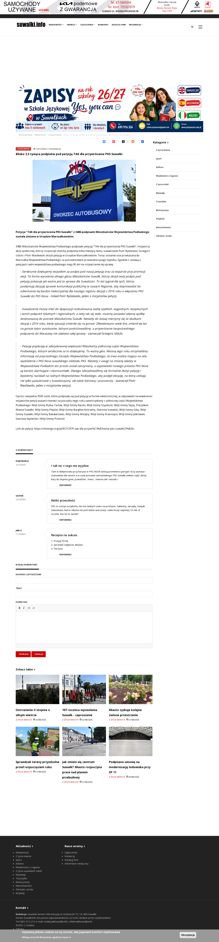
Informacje (135, 24)
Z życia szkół (162, 184)
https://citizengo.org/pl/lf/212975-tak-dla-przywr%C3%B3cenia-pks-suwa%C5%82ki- (84, 428)
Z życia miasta (54, 135)
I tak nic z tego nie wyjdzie (70, 466)
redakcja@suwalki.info (56, 921)
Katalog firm (119, 24)
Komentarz (21, 602)
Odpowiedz (65, 485)
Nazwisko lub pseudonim (28, 574)
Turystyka (161, 201)
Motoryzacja (162, 210)
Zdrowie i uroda (164, 236)
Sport (159, 159)
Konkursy (103, 24)
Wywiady (160, 193)
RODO (20, 925)
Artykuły (160, 219)
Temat (19, 588)
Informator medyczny (76, 863)
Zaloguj (20, 928)
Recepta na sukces (64, 535)
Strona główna (26, 135)
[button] (19, 608)
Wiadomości (55, 24)
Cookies (30, 925)
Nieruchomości (163, 227)
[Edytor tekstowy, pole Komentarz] (84, 631)
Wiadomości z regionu (167, 176)
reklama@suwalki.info (80, 921)
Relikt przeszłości (63, 500)
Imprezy (71, 24)
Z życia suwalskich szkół (29, 870)
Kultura (159, 167)
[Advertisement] (109, 59)
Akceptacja (188, 935)
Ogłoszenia (86, 24)
